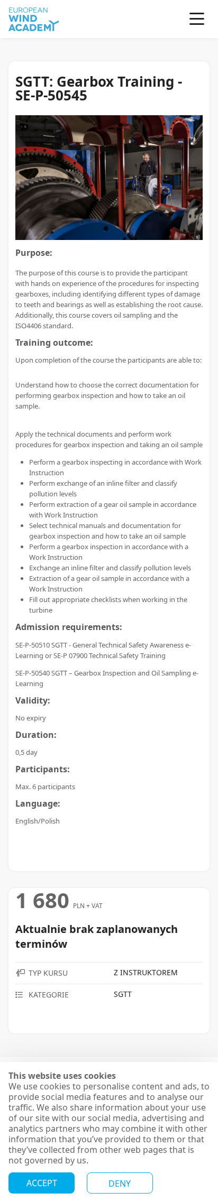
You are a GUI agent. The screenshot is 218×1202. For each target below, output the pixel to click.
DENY (119, 1183)
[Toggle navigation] (197, 19)
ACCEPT (41, 1183)
